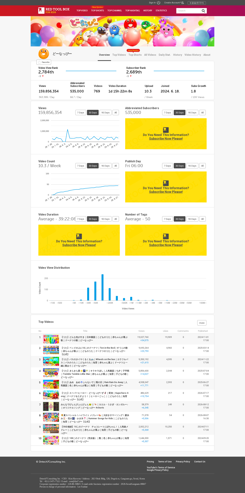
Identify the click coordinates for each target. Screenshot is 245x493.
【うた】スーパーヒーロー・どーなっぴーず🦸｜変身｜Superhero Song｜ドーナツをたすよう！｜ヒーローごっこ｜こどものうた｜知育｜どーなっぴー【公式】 (94, 396)
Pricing (150, 461)
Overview (104, 54)
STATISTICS (161, 10)
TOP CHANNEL (114, 10)
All (115, 112)
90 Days (106, 112)
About (206, 54)
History (177, 54)
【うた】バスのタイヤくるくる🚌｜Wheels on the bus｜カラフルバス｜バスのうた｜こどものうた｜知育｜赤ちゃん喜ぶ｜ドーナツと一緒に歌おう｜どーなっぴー (94, 362)
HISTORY (147, 10)
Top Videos (119, 54)
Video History (193, 54)
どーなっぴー (62, 54)
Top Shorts (135, 54)
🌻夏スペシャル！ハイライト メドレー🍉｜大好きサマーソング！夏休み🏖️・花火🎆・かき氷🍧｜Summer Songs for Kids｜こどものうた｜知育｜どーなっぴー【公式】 (95, 418)
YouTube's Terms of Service (161, 467)
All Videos (150, 54)
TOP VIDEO (82, 10)
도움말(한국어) (197, 3)
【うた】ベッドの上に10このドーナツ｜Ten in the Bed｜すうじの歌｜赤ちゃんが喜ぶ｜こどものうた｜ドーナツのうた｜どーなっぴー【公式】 (94, 351)
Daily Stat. (165, 54)
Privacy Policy (183, 461)
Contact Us (199, 461)
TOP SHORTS (97, 10)
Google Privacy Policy (157, 470)
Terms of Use (165, 461)
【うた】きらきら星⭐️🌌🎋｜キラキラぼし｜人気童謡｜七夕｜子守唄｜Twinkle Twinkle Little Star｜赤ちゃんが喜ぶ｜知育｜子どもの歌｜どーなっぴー (95, 374)
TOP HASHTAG (132, 10)
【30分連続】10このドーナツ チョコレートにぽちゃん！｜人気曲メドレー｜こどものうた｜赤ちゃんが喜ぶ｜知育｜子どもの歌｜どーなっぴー (94, 429)
